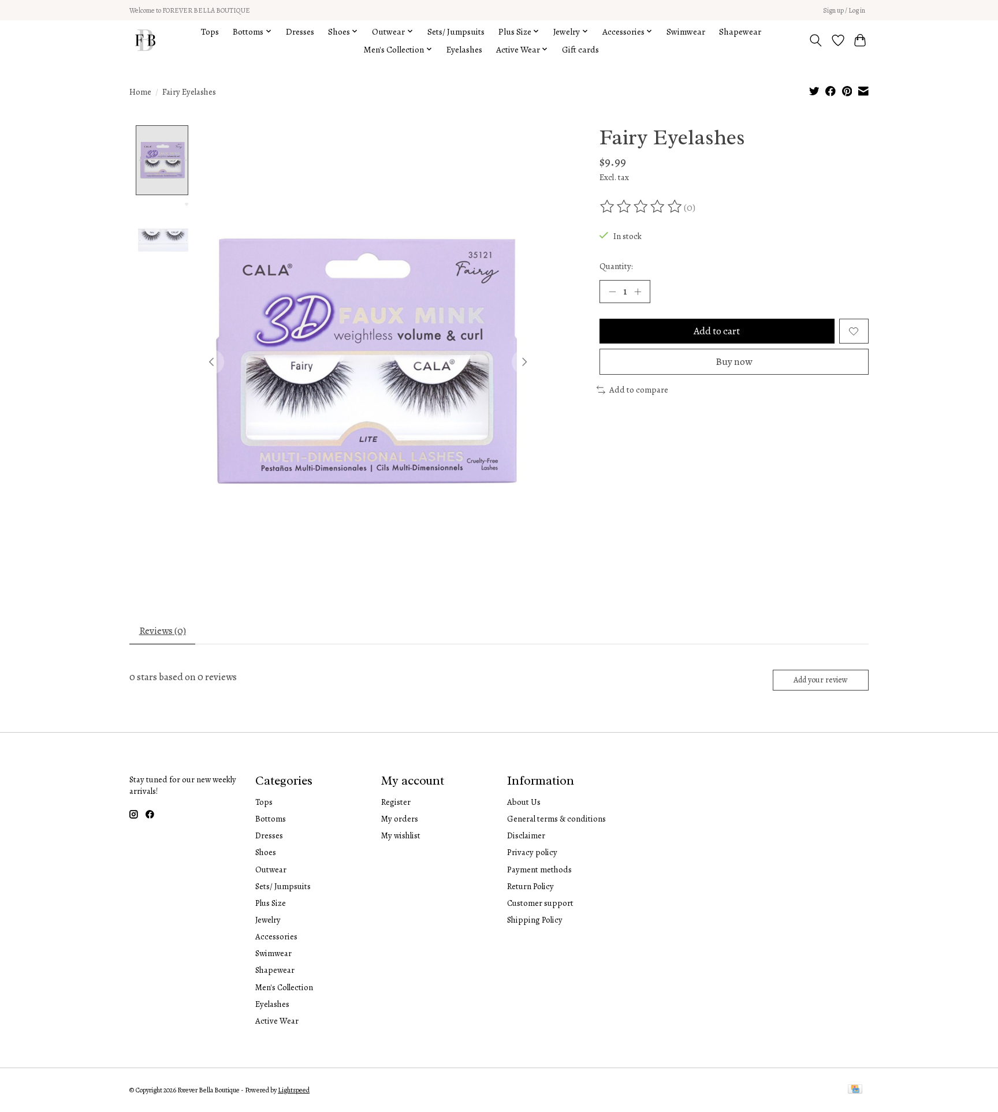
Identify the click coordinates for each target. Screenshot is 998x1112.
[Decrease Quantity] (612, 291)
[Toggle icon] (815, 40)
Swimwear (685, 31)
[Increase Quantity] (638, 291)
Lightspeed (294, 1090)
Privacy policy (532, 852)
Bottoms (270, 818)
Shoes (265, 852)
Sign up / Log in (844, 10)
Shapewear (740, 31)
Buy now (734, 361)
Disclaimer (526, 835)
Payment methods (539, 869)
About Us (524, 802)
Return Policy (530, 886)
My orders (399, 818)
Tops (210, 31)
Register (396, 802)
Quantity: (616, 266)
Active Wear (277, 1021)
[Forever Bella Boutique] (145, 40)
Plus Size (270, 903)
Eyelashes (464, 49)
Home (140, 92)
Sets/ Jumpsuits (456, 31)
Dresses (300, 31)
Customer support (540, 903)
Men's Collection (284, 987)
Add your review (821, 679)
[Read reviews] (641, 206)
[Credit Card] (855, 1090)
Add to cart (717, 331)
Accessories (276, 936)
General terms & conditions (556, 818)
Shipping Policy (535, 920)
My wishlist (400, 835)
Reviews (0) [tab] (162, 630)
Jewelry (268, 920)
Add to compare (638, 389)
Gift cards (580, 49)
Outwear (270, 869)
